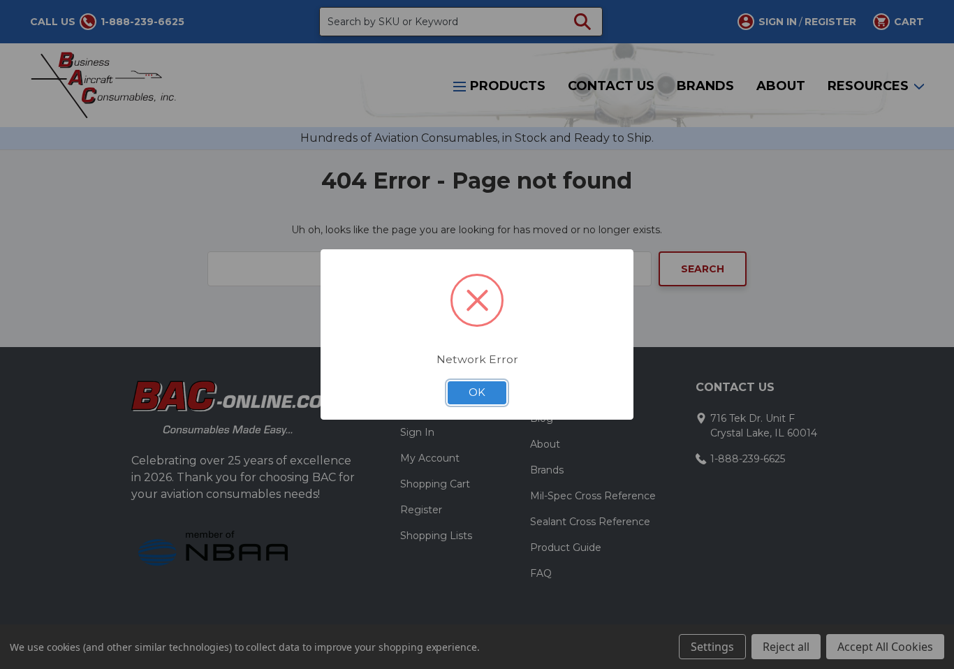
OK (477, 392)
